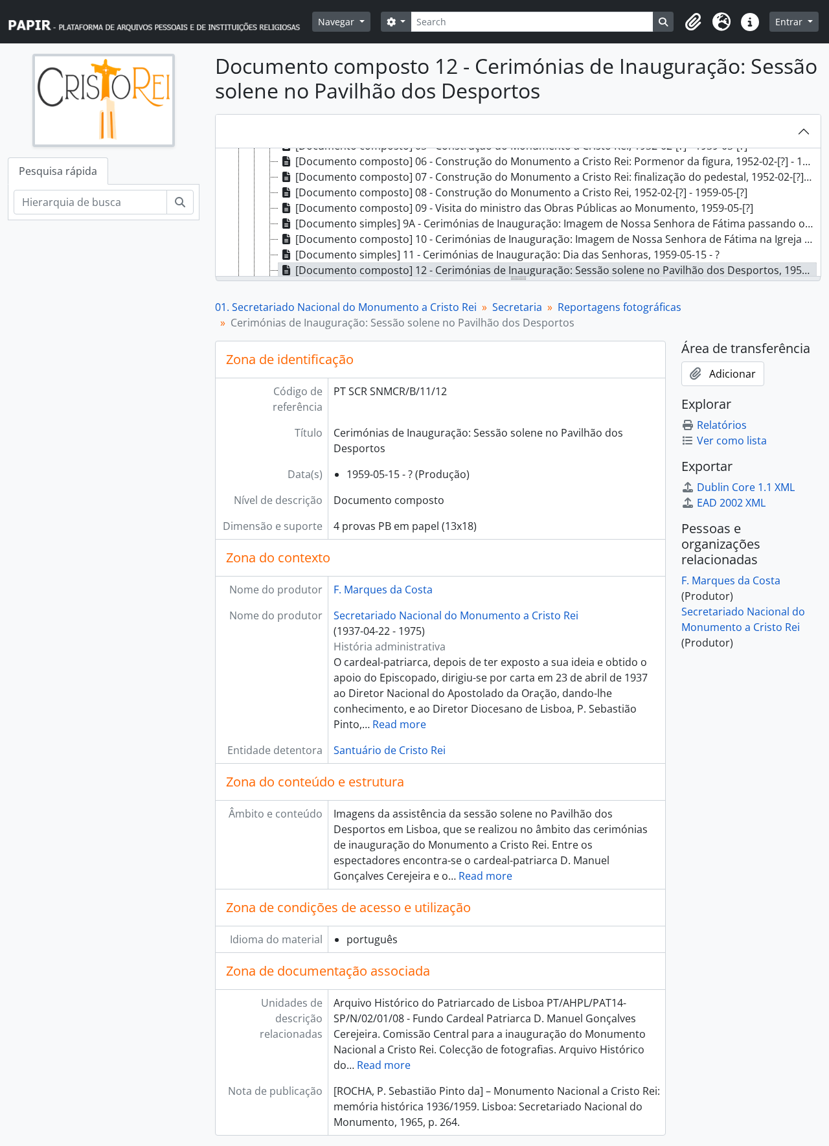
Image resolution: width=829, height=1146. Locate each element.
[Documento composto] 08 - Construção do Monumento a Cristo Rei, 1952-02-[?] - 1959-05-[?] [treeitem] (521, 192)
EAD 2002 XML (731, 503)
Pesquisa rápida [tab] (58, 171)
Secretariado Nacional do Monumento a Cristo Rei (456, 615)
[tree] (518, 213)
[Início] (160, 21)
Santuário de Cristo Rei (390, 750)
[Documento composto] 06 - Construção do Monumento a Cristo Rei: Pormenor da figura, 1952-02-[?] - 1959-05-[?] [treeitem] (556, 161)
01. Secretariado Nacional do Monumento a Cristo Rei (346, 307)
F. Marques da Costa (383, 589)
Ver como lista (732, 440)
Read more (399, 724)
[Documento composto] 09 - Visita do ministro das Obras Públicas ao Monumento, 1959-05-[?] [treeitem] (524, 208)
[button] (693, 22)
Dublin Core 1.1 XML (746, 487)
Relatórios (722, 425)
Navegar (337, 22)
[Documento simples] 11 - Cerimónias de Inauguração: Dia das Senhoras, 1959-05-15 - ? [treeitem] (507, 254)
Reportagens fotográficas (619, 307)
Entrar (790, 22)
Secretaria (517, 307)
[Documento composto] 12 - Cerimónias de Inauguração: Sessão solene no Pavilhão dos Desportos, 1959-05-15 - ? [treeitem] (556, 270)
